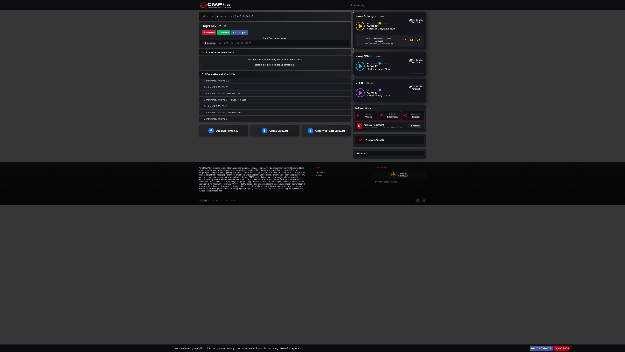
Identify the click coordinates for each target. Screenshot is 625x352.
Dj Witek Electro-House (386, 182)
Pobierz (416, 126)
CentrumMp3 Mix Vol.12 (216, 80)
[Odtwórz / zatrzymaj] (360, 26)
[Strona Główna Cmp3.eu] (244, 5)
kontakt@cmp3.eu (214, 191)
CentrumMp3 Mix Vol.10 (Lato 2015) (222, 93)
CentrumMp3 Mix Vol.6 (215, 118)
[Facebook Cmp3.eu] (417, 200)
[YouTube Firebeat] (423, 200)
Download (210, 32)
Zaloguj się (358, 5)
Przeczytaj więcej (542, 348)
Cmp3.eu (211, 43)
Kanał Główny (370, 16)
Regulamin (321, 172)
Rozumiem (563, 348)
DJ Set (364, 83)
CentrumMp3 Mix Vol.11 (216, 87)
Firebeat (232, 200)
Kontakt (319, 175)
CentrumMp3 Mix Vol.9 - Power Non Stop (225, 99)
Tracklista (225, 32)
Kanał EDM (368, 56)
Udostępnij (241, 32)
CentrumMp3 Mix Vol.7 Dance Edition (223, 112)
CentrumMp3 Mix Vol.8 (215, 106)
